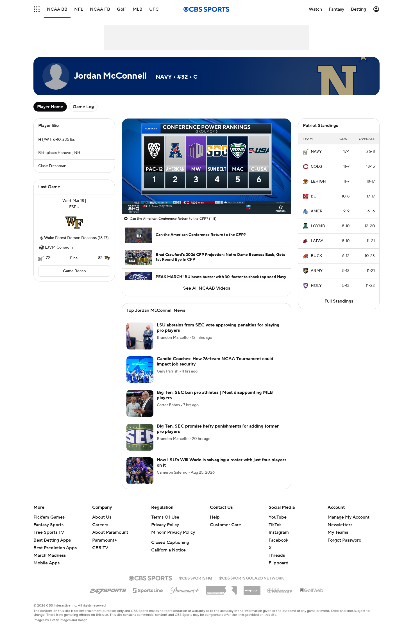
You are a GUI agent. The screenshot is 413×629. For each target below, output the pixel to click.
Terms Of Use (165, 524)
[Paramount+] (184, 596)
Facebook (278, 547)
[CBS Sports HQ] (195, 584)
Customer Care (225, 531)
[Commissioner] (221, 595)
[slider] (206, 197)
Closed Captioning (170, 549)
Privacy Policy (165, 531)
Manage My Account (348, 524)
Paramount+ (104, 547)
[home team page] (74, 222)
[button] (132, 206)
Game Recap (74, 271)
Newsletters (340, 531)
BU (314, 196)
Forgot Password (345, 547)
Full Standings (338, 301)
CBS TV (100, 554)
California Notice (168, 557)
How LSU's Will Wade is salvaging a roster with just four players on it (221, 469)
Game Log (83, 107)
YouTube (278, 524)
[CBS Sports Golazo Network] (251, 584)
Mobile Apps (46, 570)
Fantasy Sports (48, 531)
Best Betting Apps (52, 547)
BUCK (316, 255)
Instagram (279, 539)
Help (215, 524)
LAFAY (317, 241)
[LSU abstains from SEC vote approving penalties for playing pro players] (139, 342)
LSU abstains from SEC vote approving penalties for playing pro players (218, 334)
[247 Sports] (108, 596)
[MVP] (252, 595)
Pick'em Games (49, 524)
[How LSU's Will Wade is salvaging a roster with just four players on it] (139, 477)
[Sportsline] (148, 596)
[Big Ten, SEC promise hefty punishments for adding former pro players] (139, 443)
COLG (316, 166)
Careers (100, 531)
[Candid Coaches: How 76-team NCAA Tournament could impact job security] (139, 376)
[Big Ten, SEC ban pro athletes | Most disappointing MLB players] (139, 410)
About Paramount (110, 539)
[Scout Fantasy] (280, 597)
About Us (101, 524)
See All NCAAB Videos (206, 288)
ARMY (317, 270)
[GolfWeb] (311, 597)
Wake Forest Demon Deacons (70, 237)
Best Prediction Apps (55, 554)
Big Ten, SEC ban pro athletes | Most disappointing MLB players (215, 401)
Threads (277, 562)
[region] (206, 166)
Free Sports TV (48, 539)
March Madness (49, 562)
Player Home (50, 107)
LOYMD (318, 226)
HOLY (316, 285)
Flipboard (279, 570)
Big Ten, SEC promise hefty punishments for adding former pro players (218, 435)
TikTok (275, 531)
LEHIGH (318, 181)
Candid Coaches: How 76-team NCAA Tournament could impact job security (215, 368)
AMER (317, 211)
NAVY (316, 151)
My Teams (338, 539)
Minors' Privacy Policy (173, 539)
